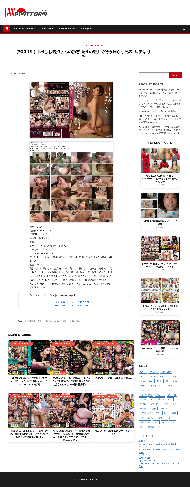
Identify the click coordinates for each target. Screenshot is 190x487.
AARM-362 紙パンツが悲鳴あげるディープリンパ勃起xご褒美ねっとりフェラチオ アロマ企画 (29, 381)
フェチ (143, 399)
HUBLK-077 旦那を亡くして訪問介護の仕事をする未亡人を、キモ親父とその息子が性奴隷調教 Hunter (29, 434)
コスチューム (172, 390)
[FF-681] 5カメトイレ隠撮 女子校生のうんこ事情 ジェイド (160, 307)
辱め (142, 426)
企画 (166, 403)
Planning (172, 376)
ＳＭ (160, 426)
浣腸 (142, 417)
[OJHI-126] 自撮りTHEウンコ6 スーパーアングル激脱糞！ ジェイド (160, 265)
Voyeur (143, 385)
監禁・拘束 (145, 422)
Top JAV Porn (144, 455)
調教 (172, 422)
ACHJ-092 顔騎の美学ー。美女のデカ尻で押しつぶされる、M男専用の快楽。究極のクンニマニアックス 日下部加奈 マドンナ (71, 435)
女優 (154, 408)
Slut (159, 381)
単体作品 (56, 321)
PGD (39, 321)
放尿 (174, 413)
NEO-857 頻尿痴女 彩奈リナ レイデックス (113, 432)
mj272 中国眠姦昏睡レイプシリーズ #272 (160, 223)
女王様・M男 (145, 413)
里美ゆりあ (74, 321)
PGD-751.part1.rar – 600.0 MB (72, 302)
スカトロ (172, 394)
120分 (142, 371)
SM (166, 381)
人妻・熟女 (155, 403)
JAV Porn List (144, 458)
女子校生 (164, 408)
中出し (143, 403)
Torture (175, 381)
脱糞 (164, 422)
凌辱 (174, 403)
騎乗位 (151, 426)
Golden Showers (157, 376)
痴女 (160, 417)
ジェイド (160, 394)
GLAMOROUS (29, 321)
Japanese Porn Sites (147, 461)
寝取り (65, 321)
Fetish (142, 376)
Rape (142, 381)
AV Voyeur (86, 28)
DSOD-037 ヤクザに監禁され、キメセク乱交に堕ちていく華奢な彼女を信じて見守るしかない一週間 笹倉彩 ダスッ (71, 383)
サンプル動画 (146, 394)
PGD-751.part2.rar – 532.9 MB (72, 305)
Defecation (166, 371)
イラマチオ (145, 390)
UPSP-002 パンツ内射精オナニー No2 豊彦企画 (160, 350)
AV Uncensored (67, 28)
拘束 (166, 413)
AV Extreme (47, 28)
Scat (151, 381)
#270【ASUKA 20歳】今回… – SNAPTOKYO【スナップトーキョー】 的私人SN (160, 178)
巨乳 (158, 413)
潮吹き (151, 417)
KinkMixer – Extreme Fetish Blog (152, 441)
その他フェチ (156, 385)
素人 (156, 422)
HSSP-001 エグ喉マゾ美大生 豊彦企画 (113, 378)
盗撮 (169, 417)
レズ (170, 399)
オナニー (158, 390)
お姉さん (47, 321)
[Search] (184, 29)
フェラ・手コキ (157, 399)
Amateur (153, 371)
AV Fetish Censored (24, 28)
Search (175, 75)
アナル (169, 385)
